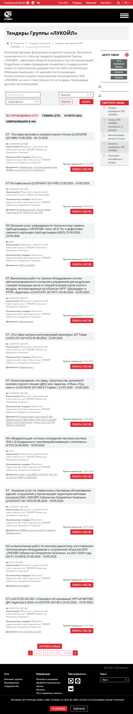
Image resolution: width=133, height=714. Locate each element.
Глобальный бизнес (15, 2)
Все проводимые (22, 115)
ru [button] (126, 2)
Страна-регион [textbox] (15, 101)
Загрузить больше (49, 646)
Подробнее (79, 708)
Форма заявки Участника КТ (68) (35, 416)
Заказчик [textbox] (65, 94)
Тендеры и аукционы (39, 43)
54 (69, 653)
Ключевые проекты (13, 679)
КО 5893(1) (24, 585)
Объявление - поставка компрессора (38, 167)
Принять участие (82, 169)
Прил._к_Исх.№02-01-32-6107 (33, 474)
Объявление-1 (26, 367)
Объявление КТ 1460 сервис (20, 419)
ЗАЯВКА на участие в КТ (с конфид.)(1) (25, 170)
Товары (51, 115)
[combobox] (76, 94)
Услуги (73, 115)
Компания (19, 43)
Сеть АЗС (63, 2)
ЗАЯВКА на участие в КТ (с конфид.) (37, 530)
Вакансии (91, 2)
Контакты (106, 2)
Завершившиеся (21, 121)
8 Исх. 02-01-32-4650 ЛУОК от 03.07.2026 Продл (31, 421)
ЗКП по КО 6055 (27, 265)
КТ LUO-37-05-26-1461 (30, 631)
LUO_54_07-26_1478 (33, 212)
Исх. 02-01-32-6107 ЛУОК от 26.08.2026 (31, 475)
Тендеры (77, 2)
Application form (27, 209)
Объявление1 (26, 321)
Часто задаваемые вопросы (49, 693)
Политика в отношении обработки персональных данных (48, 683)
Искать (86, 101)
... (62, 653)
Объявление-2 (13, 533)
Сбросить (66, 101)
